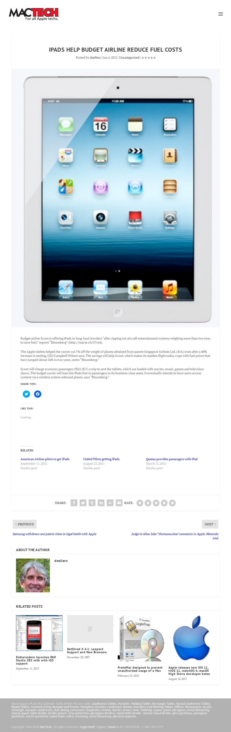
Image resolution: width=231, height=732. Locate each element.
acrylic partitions (37, 716)
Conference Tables (104, 704)
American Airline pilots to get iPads (45, 459)
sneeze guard (20, 713)
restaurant (77, 710)
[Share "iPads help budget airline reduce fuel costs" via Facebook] (74, 502)
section (106, 710)
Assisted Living (41, 707)
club (56, 710)
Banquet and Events (65, 707)
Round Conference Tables (193, 704)
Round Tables (20, 707)
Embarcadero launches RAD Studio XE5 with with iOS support (36, 660)
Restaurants (193, 707)
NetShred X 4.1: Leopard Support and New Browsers (87, 650)
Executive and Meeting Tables (153, 707)
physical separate (124, 716)
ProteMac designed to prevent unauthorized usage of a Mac (140, 669)
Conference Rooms (119, 707)
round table (57, 716)
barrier (116, 710)
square (157, 710)
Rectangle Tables (163, 704)
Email (112, 727)
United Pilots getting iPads (101, 459)
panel (167, 710)
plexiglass (179, 710)
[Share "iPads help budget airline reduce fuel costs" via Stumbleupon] (110, 502)
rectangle (18, 710)
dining (64, 710)
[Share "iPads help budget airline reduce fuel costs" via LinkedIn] (101, 502)
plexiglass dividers (102, 713)
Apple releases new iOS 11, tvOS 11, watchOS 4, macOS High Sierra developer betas (189, 670)
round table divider (129, 713)
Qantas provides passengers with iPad (172, 459)
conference (45, 710)
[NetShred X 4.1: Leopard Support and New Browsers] (90, 629)
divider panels (57, 713)
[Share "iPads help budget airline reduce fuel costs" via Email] (119, 502)
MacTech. (46, 727)
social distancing (198, 710)
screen (126, 710)
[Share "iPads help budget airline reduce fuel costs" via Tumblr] (92, 502)
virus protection (78, 713)
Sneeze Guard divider (157, 713)
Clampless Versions (93, 707)
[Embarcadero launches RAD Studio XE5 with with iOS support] (39, 633)
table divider (38, 713)
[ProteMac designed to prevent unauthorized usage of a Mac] (141, 638)
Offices (179, 707)
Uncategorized (129, 57)
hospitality (93, 710)
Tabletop (146, 710)
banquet (30, 710)
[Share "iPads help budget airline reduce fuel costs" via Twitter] (83, 502)
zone (136, 710)
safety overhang (77, 716)
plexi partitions (182, 713)
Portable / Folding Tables (134, 704)
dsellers (95, 57)
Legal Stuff (87, 727)
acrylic (207, 707)
